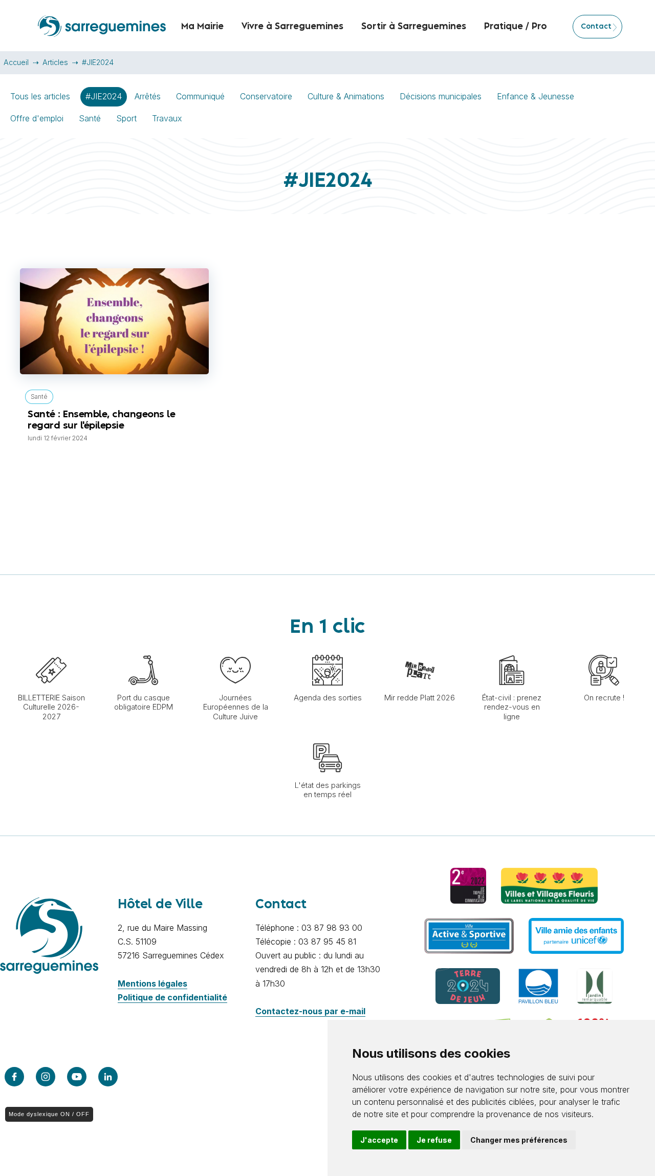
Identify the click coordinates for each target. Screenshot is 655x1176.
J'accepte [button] (379, 1140)
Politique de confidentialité (172, 997)
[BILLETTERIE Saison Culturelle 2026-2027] (51, 650)
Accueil (16, 62)
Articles (55, 62)
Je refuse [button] (434, 1140)
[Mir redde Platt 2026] (420, 650)
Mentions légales (152, 983)
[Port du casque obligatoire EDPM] (143, 650)
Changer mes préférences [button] (518, 1140)
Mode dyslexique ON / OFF (49, 1114)
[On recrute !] (604, 650)
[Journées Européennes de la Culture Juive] (235, 650)
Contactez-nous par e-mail (310, 1011)
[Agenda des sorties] (327, 650)
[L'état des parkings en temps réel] (327, 737)
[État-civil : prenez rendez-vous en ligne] (512, 650)
